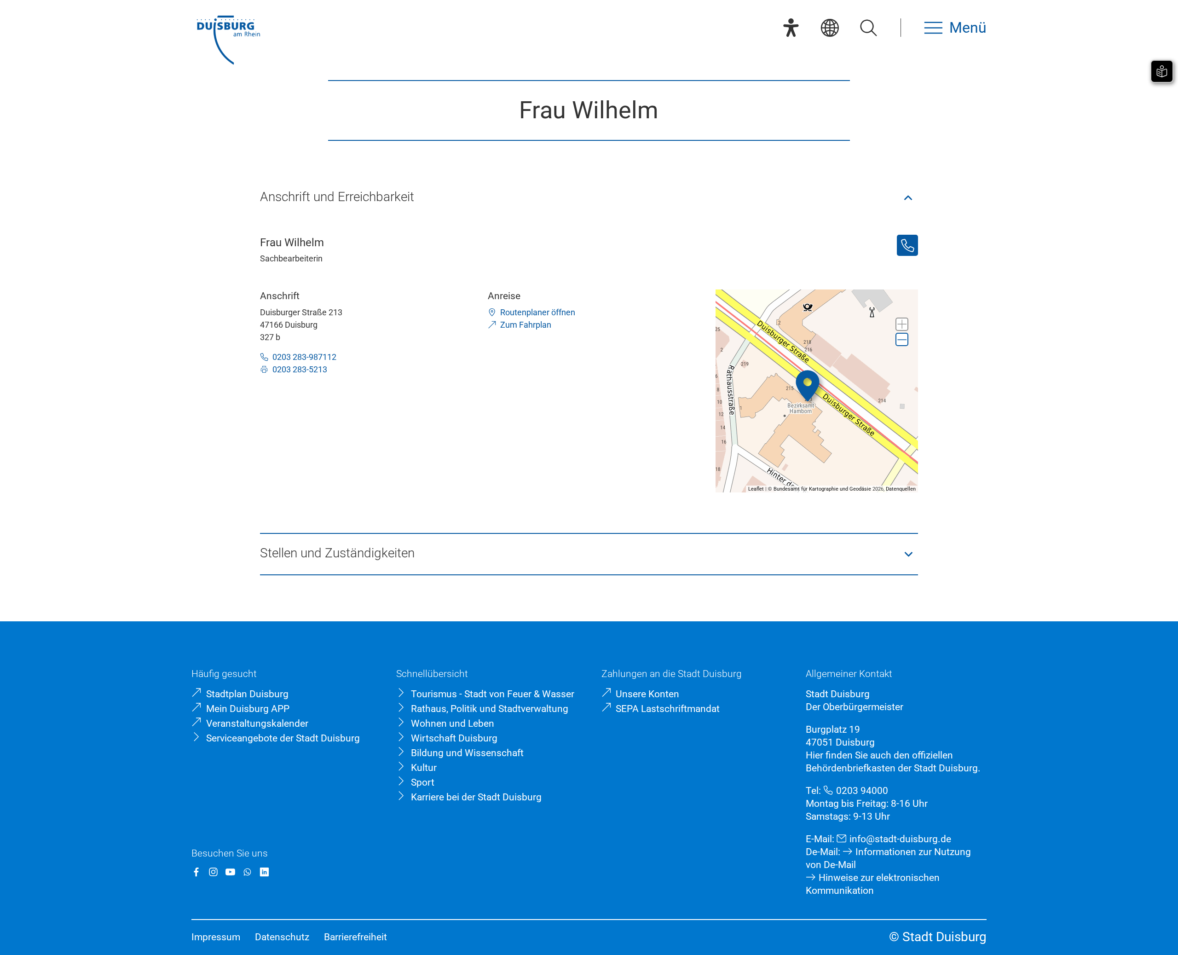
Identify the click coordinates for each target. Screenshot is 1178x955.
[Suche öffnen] (868, 27)
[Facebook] (196, 872)
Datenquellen (901, 489)
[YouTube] (230, 872)
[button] (589, 198)
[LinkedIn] (264, 872)
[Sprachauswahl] (829, 27)
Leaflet (756, 489)
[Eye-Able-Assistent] (791, 27)
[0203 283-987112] (907, 245)
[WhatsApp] (247, 872)
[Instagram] (213, 872)
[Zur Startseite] (228, 41)
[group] (817, 390)
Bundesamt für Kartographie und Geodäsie (822, 489)
